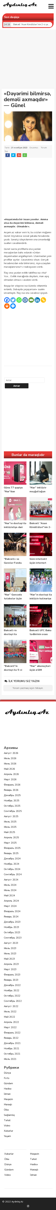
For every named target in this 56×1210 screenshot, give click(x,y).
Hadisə (8, 1088)
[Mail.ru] (25, 300)
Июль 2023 (10, 948)
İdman (7, 1094)
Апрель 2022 (11, 1022)
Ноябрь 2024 (11, 863)
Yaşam (7, 1136)
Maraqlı (8, 1104)
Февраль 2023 (12, 974)
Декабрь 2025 (12, 795)
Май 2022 (9, 1016)
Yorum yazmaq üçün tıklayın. (28, 688)
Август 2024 (11, 879)
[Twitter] (13, 300)
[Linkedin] (37, 300)
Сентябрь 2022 (13, 1001)
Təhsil (7, 1120)
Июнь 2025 (10, 826)
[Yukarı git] (50, 1204)
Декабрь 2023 (12, 921)
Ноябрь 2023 (11, 927)
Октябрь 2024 (12, 869)
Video (7, 1125)
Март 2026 (10, 779)
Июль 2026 (10, 758)
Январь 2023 (11, 979)
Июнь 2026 (10, 763)
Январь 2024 (11, 916)
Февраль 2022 (12, 1032)
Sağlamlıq (9, 1115)
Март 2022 (10, 1027)
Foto (6, 1078)
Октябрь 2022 (12, 995)
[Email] (31, 300)
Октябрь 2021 (12, 1053)
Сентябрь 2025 (13, 811)
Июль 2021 (10, 1059)
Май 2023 (9, 958)
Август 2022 (11, 1006)
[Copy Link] (43, 300)
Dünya (7, 1072)
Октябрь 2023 (12, 932)
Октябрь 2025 (12, 805)
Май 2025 (9, 832)
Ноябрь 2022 (11, 990)
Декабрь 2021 (12, 1043)
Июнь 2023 (10, 953)
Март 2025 (10, 842)
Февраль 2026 (12, 784)
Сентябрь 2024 (13, 874)
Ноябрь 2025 (11, 800)
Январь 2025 (11, 853)
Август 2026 (11, 753)
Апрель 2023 (11, 964)
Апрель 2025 (11, 837)
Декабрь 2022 (12, 985)
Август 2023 (11, 943)
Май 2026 (9, 768)
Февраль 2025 (12, 848)
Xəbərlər (8, 1130)
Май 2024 (9, 895)
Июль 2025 (10, 821)
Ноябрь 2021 (11, 1048)
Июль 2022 (10, 1011)
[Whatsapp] (19, 300)
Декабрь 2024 (12, 858)
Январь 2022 (11, 1037)
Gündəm (8, 1083)
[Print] (7, 306)
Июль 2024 (10, 885)
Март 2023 (10, 969)
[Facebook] (7, 300)
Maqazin (8, 1099)
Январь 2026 (11, 790)
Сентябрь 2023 (13, 937)
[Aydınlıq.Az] (20, 7)
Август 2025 (11, 816)
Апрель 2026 (11, 774)
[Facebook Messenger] (13, 306)
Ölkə (6, 1109)
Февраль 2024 (12, 911)
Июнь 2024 (10, 890)
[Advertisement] (28, 60)
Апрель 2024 (11, 900)
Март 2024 (10, 906)
